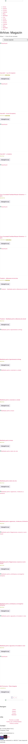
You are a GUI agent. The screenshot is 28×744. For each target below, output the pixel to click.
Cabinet (5, 12)
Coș (4, 17)
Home (4, 7)
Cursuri (5, 10)
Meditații (5, 15)
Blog (4, 14)
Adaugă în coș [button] (5, 78)
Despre (5, 8)
